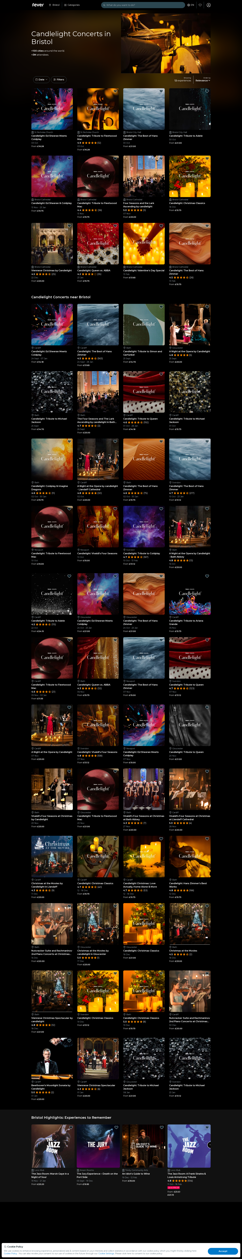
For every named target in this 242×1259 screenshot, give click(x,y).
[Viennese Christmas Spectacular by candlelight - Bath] (52, 991)
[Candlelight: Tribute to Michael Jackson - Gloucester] (144, 1058)
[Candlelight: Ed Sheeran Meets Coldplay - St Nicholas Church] (52, 109)
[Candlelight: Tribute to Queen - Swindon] (190, 658)
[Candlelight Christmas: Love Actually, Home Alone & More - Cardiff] (144, 856)
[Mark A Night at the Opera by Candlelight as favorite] (207, 307)
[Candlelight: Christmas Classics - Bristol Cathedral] (190, 176)
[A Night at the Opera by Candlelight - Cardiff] (52, 725)
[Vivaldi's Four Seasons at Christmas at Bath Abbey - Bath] (144, 789)
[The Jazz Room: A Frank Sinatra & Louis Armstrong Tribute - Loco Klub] (189, 1146)
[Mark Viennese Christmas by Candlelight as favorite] (69, 226)
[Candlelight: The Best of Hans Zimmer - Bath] (144, 459)
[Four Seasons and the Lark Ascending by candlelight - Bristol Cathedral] (144, 176)
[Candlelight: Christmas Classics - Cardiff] (98, 856)
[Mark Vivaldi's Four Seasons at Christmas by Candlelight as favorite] (69, 771)
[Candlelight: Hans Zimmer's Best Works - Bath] (190, 856)
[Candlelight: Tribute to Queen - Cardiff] (144, 392)
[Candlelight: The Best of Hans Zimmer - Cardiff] (98, 324)
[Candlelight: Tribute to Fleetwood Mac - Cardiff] (52, 658)
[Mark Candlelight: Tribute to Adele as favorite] (207, 91)
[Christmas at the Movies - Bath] (190, 924)
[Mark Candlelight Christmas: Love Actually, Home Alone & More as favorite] (161, 839)
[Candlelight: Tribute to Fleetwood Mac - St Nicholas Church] (98, 109)
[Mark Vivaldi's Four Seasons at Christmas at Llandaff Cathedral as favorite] (207, 771)
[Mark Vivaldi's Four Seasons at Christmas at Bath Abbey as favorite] (161, 771)
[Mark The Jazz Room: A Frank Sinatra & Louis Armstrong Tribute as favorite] (207, 1127)
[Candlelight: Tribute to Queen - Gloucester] (190, 725)
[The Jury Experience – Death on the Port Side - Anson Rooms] (98, 1146)
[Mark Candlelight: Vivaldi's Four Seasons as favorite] (115, 509)
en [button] (192, 5)
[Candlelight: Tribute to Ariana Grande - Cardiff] (190, 594)
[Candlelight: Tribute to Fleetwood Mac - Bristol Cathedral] (98, 176)
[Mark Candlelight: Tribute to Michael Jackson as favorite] (69, 374)
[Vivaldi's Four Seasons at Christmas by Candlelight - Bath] (52, 789)
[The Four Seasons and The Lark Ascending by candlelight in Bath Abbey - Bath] (98, 392)
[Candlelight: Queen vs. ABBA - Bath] (98, 658)
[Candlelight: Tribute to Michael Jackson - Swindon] (190, 1058)
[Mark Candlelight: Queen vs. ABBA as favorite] (115, 226)
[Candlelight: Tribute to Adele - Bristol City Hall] (190, 109)
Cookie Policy (10, 1253)
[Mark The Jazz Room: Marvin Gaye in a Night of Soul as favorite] (71, 1127)
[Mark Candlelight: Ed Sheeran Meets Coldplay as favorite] (69, 91)
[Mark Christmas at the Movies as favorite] (207, 906)
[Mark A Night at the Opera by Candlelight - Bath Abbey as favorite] (207, 509)
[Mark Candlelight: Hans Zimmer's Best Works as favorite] (207, 839)
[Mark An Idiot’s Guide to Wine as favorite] (162, 1127)
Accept (223, 1251)
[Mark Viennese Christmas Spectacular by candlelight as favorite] (69, 973)
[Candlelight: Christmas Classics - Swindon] (98, 991)
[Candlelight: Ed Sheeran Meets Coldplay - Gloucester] (98, 594)
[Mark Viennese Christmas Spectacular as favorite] (115, 1041)
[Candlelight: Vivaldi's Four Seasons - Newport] (98, 526)
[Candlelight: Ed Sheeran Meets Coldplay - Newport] (144, 725)
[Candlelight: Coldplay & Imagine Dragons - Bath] (52, 459)
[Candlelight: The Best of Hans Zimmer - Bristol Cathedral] (190, 243)
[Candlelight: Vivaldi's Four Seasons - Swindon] (98, 725)
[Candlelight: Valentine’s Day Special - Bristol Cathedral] (144, 243)
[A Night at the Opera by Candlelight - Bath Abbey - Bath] (190, 526)
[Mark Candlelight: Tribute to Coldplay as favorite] (161, 509)
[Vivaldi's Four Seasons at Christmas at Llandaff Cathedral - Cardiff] (190, 789)
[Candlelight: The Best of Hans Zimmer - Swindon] (190, 459)
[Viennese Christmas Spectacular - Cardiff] (98, 1058)
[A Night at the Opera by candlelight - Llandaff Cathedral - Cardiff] (98, 459)
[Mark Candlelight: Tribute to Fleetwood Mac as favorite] (115, 91)
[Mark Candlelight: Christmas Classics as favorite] (207, 158)
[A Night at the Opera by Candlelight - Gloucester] (190, 324)
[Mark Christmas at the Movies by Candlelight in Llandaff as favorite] (69, 839)
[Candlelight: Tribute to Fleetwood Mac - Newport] (52, 526)
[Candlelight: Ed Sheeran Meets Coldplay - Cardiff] (52, 324)
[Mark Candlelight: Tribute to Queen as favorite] (161, 374)
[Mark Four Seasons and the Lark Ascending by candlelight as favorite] (161, 158)
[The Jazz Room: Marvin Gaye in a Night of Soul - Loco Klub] (53, 1146)
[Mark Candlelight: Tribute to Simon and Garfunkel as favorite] (161, 307)
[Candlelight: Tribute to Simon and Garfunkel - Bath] (144, 324)
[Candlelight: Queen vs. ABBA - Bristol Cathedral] (98, 243)
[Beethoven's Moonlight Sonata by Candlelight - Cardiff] (52, 1058)
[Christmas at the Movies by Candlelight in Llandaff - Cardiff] (52, 856)
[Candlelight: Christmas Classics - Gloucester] (144, 924)
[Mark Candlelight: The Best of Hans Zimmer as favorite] (161, 91)
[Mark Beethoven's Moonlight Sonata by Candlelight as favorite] (69, 1041)
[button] (41, 79)
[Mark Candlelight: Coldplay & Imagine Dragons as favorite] (69, 441)
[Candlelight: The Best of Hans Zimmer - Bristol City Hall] (144, 109)
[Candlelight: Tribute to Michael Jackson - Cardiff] (190, 392)
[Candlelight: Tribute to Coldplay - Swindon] (144, 526)
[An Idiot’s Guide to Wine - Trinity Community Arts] (143, 1146)
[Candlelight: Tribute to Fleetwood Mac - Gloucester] (98, 789)
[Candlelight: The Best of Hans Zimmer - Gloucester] (144, 594)
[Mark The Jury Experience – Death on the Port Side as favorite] (116, 1127)
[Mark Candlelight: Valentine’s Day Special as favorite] (161, 226)
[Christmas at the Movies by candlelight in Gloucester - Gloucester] (98, 924)
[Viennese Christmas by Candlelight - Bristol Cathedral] (52, 243)
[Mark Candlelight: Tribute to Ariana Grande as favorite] (207, 576)
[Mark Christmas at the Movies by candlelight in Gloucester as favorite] (115, 906)
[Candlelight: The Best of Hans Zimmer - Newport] (144, 658)
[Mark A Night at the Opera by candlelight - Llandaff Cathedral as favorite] (115, 441)
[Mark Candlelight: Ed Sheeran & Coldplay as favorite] (69, 158)
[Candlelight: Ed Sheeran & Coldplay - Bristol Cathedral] (52, 176)
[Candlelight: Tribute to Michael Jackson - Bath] (52, 392)
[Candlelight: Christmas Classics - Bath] (144, 991)
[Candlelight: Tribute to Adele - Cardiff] (52, 594)
